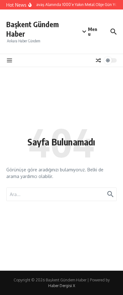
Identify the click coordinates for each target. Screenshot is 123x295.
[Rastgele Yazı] (98, 60)
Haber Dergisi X (61, 285)
